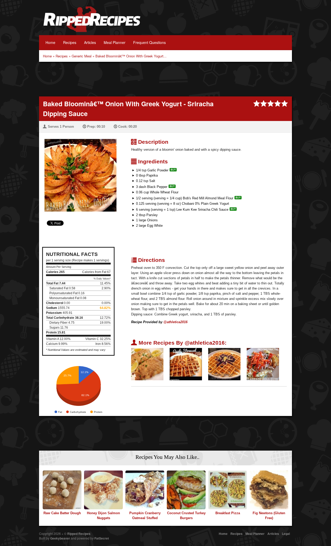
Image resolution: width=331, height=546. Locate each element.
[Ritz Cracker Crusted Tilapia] (147, 364)
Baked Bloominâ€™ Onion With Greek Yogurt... (131, 56)
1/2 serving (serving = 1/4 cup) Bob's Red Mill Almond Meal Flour (184, 198)
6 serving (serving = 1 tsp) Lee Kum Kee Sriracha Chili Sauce (182, 209)
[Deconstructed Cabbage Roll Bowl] (263, 364)
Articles (90, 42)
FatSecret (101, 538)
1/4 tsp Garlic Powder (152, 170)
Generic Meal (82, 56)
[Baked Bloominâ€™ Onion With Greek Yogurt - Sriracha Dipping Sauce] (78, 172)
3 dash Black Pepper (151, 187)
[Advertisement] (165, 78)
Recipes (69, 42)
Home (50, 42)
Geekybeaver (60, 538)
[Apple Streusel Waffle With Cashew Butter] (186, 364)
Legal (286, 533)
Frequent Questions (149, 42)
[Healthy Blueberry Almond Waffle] (224, 364)
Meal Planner (114, 42)
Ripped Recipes (92, 21)
